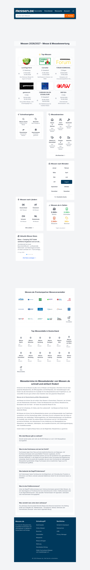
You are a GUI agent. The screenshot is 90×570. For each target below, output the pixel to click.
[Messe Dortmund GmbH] (69, 299)
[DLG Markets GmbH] (40, 299)
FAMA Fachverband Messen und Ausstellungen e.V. (44, 551)
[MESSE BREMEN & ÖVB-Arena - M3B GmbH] (59, 299)
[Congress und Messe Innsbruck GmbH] (40, 319)
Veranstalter (38, 11)
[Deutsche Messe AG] (30, 299)
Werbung (38, 544)
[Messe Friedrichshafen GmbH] (50, 309)
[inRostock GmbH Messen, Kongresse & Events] (21, 319)
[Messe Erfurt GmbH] (30, 309)
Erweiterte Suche (62, 197)
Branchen (39, 531)
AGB (58, 531)
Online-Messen (40, 528)
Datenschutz (60, 528)
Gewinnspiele (40, 525)
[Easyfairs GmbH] (50, 299)
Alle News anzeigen (29, 258)
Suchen (70, 16)
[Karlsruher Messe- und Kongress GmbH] (40, 309)
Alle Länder (28, 227)
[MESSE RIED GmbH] (50, 319)
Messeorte (58, 11)
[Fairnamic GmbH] (59, 309)
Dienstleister (48, 11)
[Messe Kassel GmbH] (69, 309)
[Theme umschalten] (73, 11)
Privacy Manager (62, 534)
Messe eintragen (41, 540)
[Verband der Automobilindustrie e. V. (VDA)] (30, 319)
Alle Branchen (60, 155)
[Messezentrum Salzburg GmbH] (59, 319)
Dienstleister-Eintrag (42, 547)
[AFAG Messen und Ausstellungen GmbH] (21, 299)
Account (67, 11)
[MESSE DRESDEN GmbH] (21, 309)
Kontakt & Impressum (63, 525)
